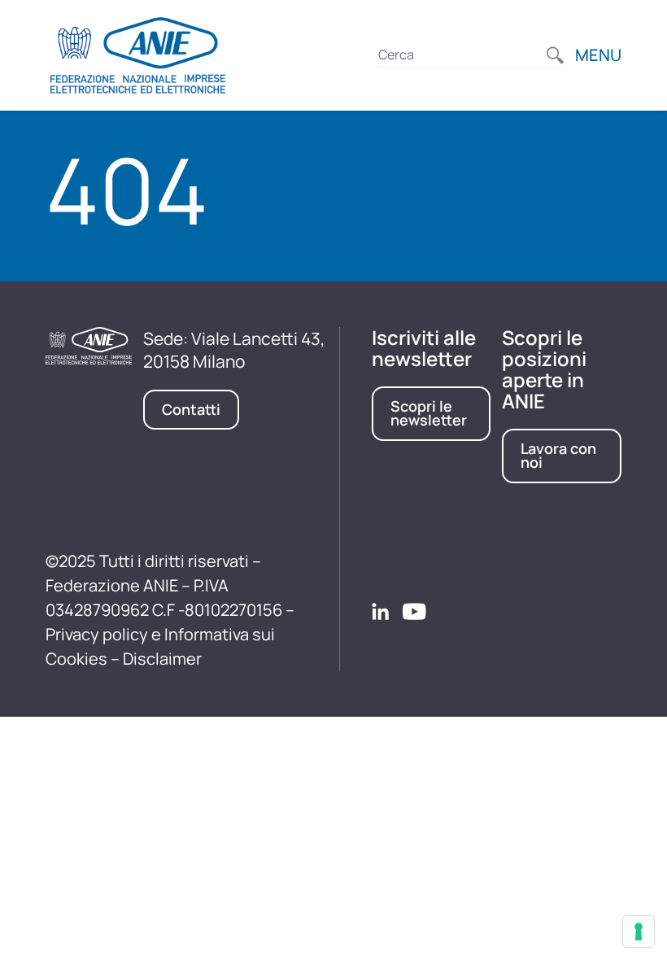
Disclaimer (162, 659)
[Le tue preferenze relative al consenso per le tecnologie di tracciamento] (638, 931)
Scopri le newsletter (428, 413)
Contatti (191, 409)
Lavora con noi (558, 456)
